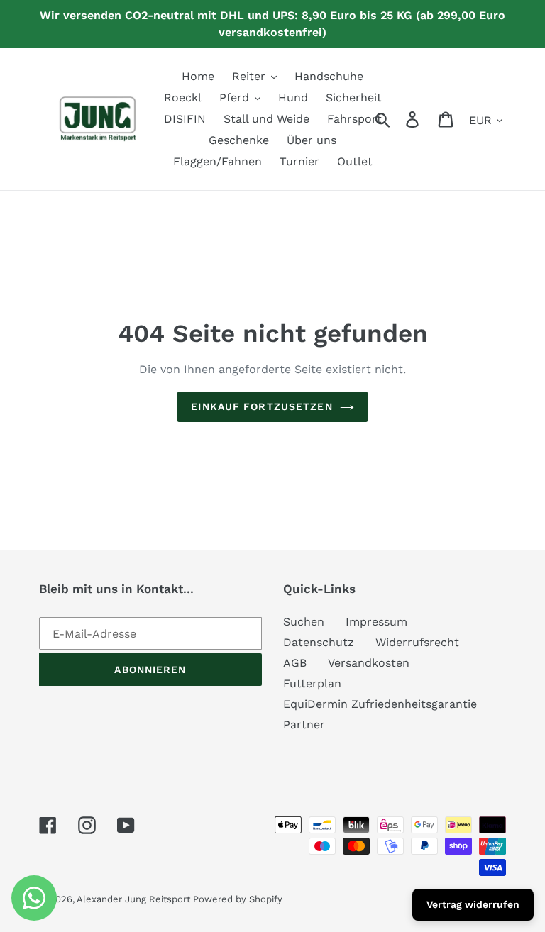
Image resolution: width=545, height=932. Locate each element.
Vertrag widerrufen (472, 904)
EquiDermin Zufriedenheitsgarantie (380, 704)
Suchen (303, 621)
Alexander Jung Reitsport (135, 899)
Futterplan (312, 683)
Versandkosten (368, 663)
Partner (304, 724)
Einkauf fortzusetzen (261, 406)
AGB (295, 663)
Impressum (376, 621)
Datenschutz (318, 642)
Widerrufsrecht (417, 642)
